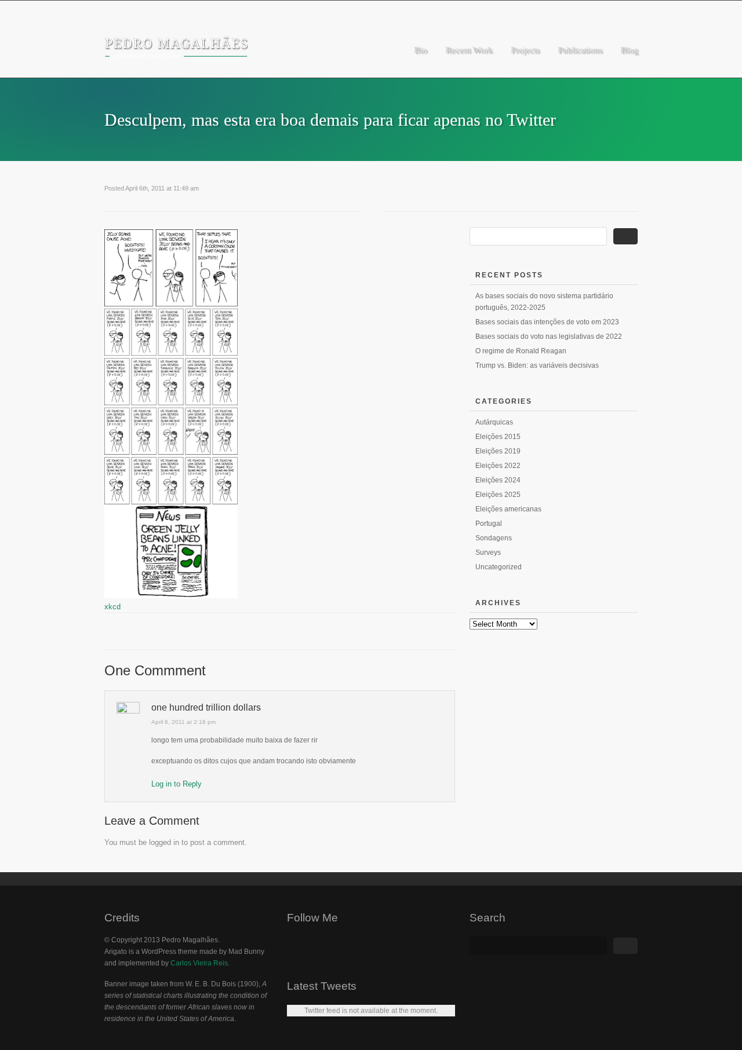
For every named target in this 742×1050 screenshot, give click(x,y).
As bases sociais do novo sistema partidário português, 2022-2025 (544, 302)
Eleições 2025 (498, 495)
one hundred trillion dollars (206, 707)
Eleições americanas (508, 509)
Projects (525, 49)
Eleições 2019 (498, 451)
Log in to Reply (176, 784)
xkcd (112, 606)
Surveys (488, 552)
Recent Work (468, 49)
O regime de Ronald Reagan (520, 351)
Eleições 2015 (498, 437)
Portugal (488, 523)
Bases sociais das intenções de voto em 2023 (547, 322)
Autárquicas (494, 422)
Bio (420, 49)
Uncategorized (498, 567)
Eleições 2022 (498, 466)
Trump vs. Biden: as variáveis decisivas (537, 365)
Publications (580, 49)
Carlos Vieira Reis (199, 963)
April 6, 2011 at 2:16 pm (183, 722)
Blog (629, 49)
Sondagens (493, 538)
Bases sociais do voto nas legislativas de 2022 (548, 336)
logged (160, 842)
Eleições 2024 (498, 480)
